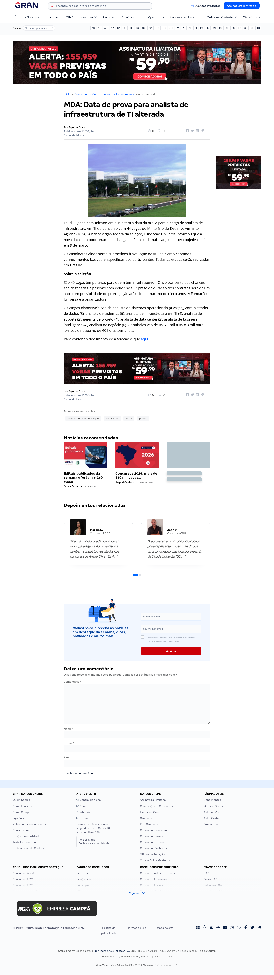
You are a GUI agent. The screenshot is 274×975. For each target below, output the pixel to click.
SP (252, 28)
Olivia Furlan (71, 486)
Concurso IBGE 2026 (59, 17)
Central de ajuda (90, 799)
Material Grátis (213, 806)
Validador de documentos (29, 824)
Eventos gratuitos (207, 5)
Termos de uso (137, 927)
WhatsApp (86, 812)
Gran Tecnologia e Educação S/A (112, 951)
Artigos (126, 17)
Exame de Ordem (151, 812)
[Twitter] (252, 928)
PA (177, 28)
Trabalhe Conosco (24, 842)
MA (150, 28)
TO (258, 28)
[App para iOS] (211, 928)
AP (112, 28)
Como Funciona (23, 806)
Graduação (147, 818)
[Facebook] (246, 928)
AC (93, 28)
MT (171, 28)
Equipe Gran (77, 127)
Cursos (108, 17)
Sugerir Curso (212, 824)
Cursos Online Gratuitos (155, 860)
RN (214, 28)
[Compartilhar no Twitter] (192, 131)
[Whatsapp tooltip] (239, 928)
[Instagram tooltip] (232, 928)
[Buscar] (52, 6)
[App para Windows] (198, 928)
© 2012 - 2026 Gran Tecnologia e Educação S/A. (49, 928)
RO (220, 28)
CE (124, 28)
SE (245, 28)
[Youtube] (225, 928)
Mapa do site (165, 927)
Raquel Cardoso (124, 482)
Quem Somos (21, 799)
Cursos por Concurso (153, 830)
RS (233, 28)
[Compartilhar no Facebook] (187, 131)
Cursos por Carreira (152, 836)
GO (143, 28)
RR (227, 28)
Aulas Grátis (211, 818)
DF (131, 28)
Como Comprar (23, 812)
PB (183, 28)
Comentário (72, 681)
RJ (207, 28)
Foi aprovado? (94, 841)
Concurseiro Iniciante (185, 17)
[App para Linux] (205, 928)
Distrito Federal (124, 94)
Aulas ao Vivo (212, 812)
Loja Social (19, 818)
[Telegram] (259, 928)
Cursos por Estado (152, 842)
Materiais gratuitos (220, 17)
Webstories (251, 17)
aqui (144, 339)
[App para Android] (218, 928)
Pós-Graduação (150, 824)
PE (190, 28)
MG (157, 28)
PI (196, 28)
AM (106, 28)
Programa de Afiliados (27, 836)
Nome (68, 728)
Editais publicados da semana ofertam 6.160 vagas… (83, 477)
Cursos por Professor (153, 848)
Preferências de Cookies (28, 848)
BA (118, 28)
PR (201, 28)
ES (137, 28)
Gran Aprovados (152, 17)
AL (99, 28)
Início (67, 94)
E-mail (69, 743)
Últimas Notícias (26, 17)
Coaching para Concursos (156, 806)
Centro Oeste (101, 94)
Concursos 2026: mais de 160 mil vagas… (136, 475)
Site (66, 757)
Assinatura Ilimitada (241, 5)
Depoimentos (212, 799)
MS (164, 28)
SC (239, 28)
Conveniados (21, 830)
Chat (82, 806)
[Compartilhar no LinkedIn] (197, 131)
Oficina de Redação (152, 854)
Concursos (86, 17)
